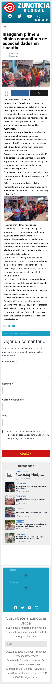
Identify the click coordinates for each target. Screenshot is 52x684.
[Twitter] (20, 16)
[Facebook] (10, 16)
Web (4, 415)
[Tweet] (39, 93)
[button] (26, 575)
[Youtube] (30, 16)
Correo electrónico (13, 399)
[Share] (20, 93)
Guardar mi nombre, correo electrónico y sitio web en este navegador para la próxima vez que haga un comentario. (28, 434)
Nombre (7, 383)
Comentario (9, 361)
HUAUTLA (14, 56)
